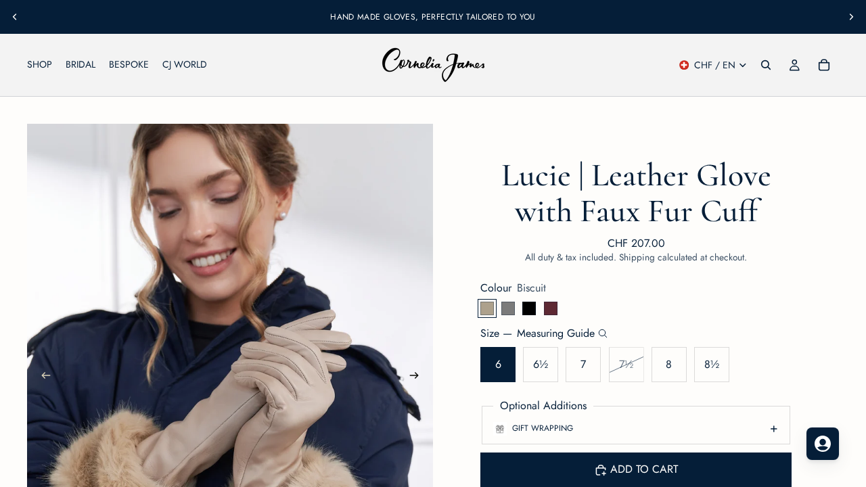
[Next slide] (851, 17)
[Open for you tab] (822, 443)
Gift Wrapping (542, 428)
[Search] (766, 65)
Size (537, 333)
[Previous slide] (15, 17)
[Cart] (824, 65)
